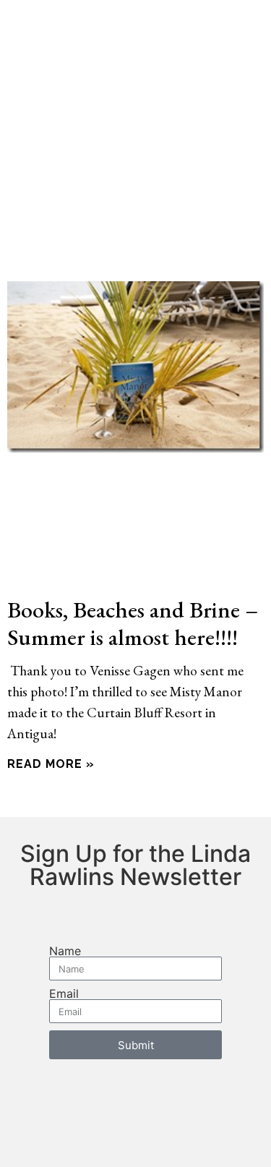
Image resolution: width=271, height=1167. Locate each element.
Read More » (51, 764)
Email (64, 993)
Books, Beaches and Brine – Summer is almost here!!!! (132, 622)
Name (65, 951)
